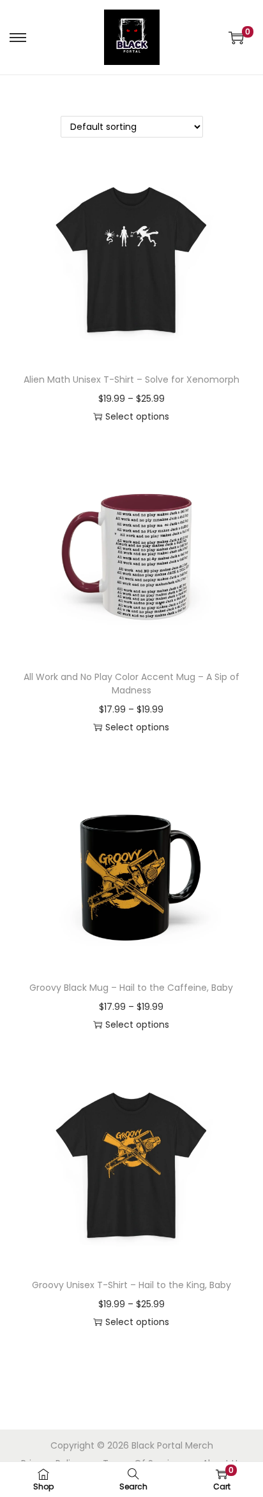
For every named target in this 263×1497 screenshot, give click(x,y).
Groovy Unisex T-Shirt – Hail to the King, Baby (131, 1285)
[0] (236, 37)
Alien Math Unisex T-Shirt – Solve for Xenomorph (131, 379)
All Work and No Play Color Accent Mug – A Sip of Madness (131, 683)
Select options (137, 416)
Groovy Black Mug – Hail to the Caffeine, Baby (131, 987)
